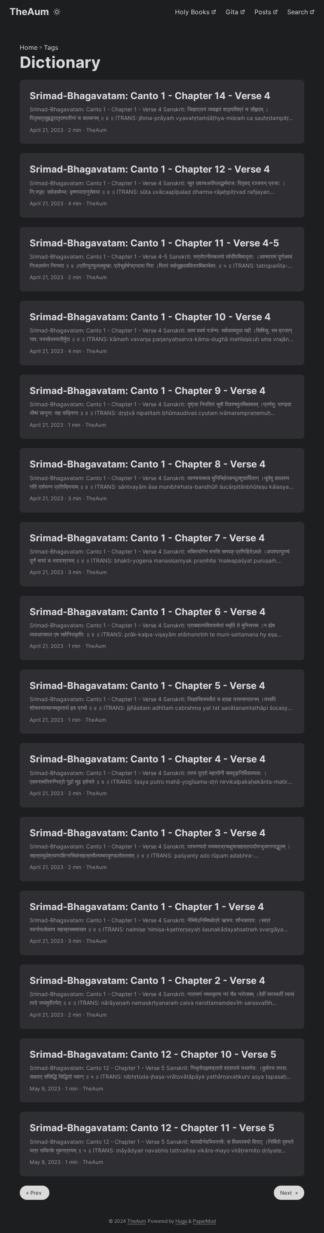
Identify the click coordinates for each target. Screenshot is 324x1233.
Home (29, 47)
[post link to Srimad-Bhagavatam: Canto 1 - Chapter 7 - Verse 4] (162, 554)
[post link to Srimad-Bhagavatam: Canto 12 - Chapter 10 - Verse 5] (162, 1070)
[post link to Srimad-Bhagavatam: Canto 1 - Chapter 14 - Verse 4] (162, 112)
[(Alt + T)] (57, 12)
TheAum (29, 11)
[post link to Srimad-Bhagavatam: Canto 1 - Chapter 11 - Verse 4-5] (162, 259)
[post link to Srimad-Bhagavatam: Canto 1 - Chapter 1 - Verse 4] (162, 923)
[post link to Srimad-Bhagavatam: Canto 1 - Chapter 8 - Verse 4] (162, 480)
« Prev (34, 1193)
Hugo (181, 1221)
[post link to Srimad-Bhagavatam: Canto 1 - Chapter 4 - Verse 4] (162, 775)
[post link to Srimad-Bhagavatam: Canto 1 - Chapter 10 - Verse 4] (162, 333)
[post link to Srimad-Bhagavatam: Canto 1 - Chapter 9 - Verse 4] (162, 407)
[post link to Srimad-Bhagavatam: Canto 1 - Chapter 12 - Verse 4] (162, 185)
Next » (289, 1193)
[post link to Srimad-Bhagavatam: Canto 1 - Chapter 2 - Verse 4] (162, 996)
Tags (51, 47)
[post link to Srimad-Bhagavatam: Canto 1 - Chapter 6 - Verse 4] (162, 628)
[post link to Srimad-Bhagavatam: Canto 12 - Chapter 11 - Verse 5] (162, 1144)
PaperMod (204, 1221)
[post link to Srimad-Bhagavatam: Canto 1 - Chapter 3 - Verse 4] (162, 849)
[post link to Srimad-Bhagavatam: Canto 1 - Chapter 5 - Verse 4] (162, 702)
